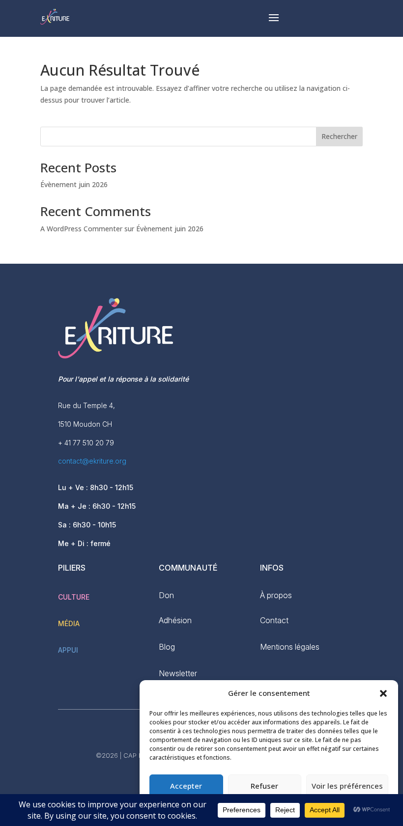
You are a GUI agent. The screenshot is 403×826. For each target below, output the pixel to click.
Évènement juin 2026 (74, 184)
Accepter (186, 786)
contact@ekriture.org (92, 461)
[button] (383, 693)
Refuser (264, 786)
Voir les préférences (347, 786)
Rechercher (339, 136)
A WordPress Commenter (81, 228)
